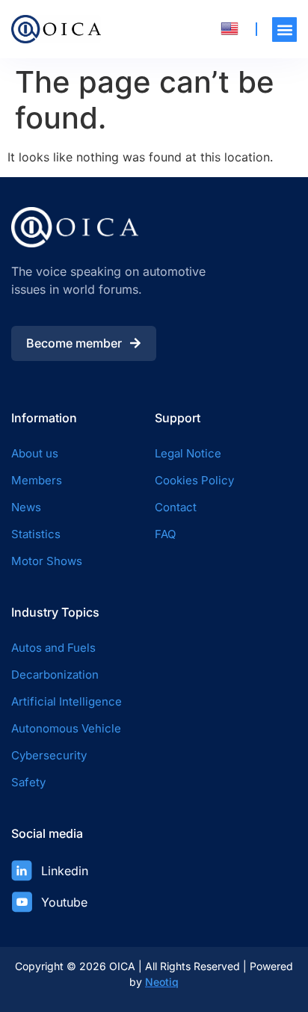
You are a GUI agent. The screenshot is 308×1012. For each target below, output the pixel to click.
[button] (284, 29)
